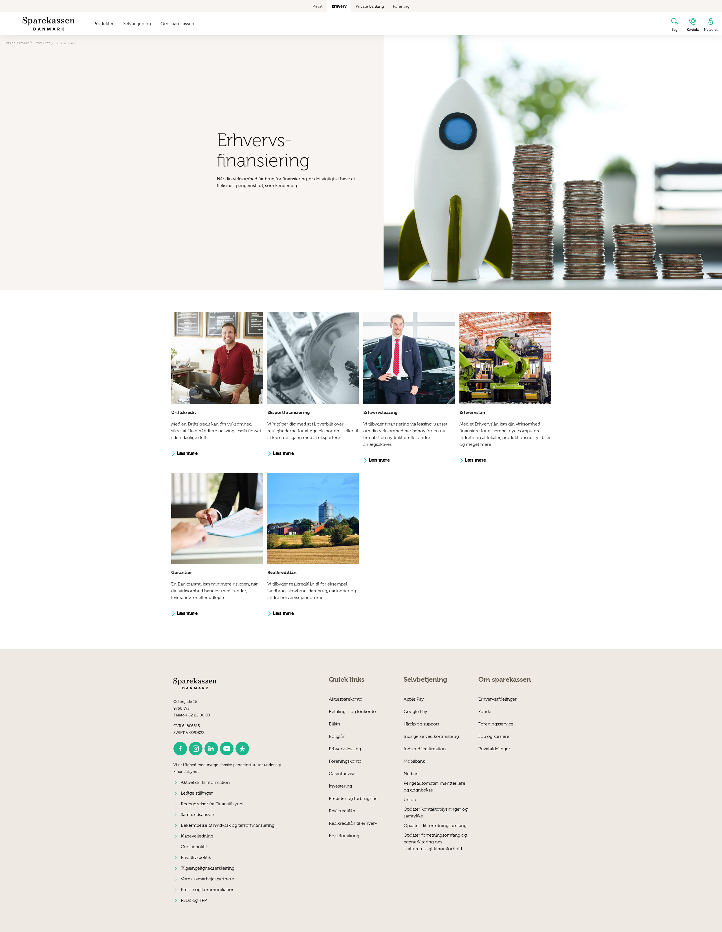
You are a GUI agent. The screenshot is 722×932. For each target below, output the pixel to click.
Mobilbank (414, 761)
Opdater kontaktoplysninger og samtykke (436, 812)
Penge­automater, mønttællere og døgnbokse (434, 786)
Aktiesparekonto (345, 699)
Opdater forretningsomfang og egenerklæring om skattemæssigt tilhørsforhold (435, 838)
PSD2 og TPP (194, 900)
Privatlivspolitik (196, 857)
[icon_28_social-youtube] (227, 748)
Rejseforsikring (344, 835)
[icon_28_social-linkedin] (211, 748)
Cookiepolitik (194, 846)
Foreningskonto (345, 761)
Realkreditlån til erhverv (353, 823)
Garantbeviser (343, 773)
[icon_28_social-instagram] (195, 748)
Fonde (484, 711)
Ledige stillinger (197, 793)
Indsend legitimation (425, 748)
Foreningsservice (495, 724)
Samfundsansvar (197, 814)
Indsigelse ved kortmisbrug (431, 736)
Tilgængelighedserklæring (207, 868)
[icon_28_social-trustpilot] (242, 748)
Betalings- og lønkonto (352, 711)
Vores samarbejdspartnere (207, 878)
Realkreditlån (342, 810)
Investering (340, 786)
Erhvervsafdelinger (497, 699)
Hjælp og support (421, 724)
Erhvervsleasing (345, 748)
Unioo (410, 799)
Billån (334, 724)
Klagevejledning (197, 836)
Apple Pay (414, 699)
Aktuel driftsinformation (205, 782)
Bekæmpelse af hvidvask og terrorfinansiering (227, 825)
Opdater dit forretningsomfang (435, 825)
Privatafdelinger (494, 748)
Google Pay (415, 711)
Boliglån (337, 736)
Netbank (412, 773)
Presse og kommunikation (208, 889)
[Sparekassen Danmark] (48, 23)
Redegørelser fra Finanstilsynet (212, 803)
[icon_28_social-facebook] (180, 748)
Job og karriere (493, 736)
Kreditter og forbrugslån (353, 798)
